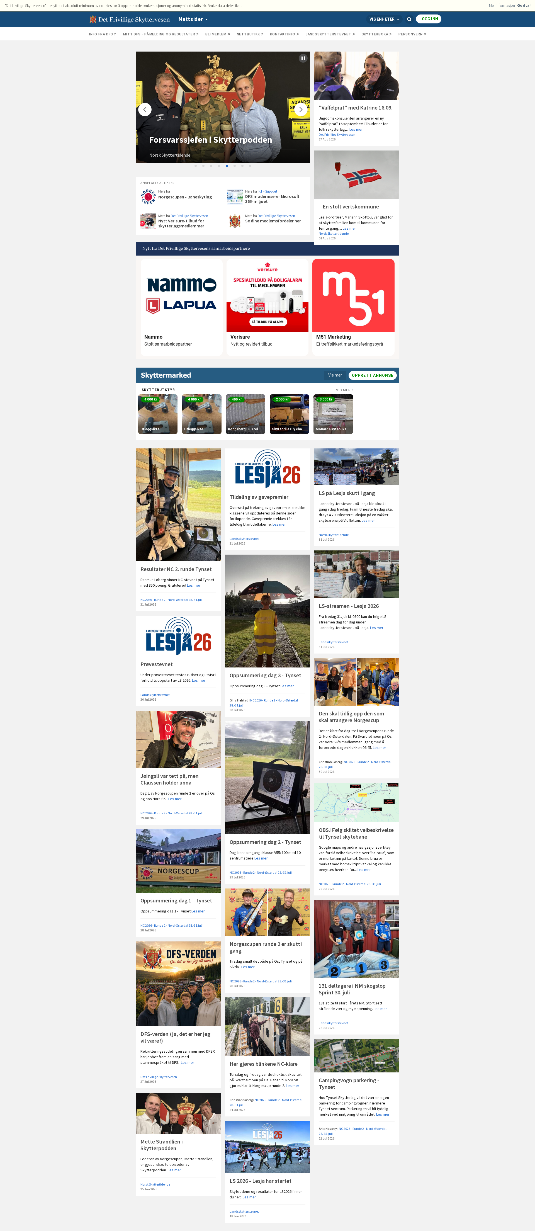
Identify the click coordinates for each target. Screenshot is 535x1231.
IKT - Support (267, 191)
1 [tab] (195, 166)
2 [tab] (203, 166)
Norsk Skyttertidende (169, 155)
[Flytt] (145, 109)
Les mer (356, 129)
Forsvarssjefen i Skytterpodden (210, 139)
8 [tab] (250, 166)
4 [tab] (219, 166)
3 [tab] (211, 166)
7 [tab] (242, 166)
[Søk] (409, 19)
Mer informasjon (502, 5)
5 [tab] (227, 166)
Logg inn (428, 19)
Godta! (524, 5)
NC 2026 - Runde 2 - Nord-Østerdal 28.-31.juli (171, 600)
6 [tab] (235, 166)
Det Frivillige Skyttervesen (337, 134)
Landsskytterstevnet (244, 538)
